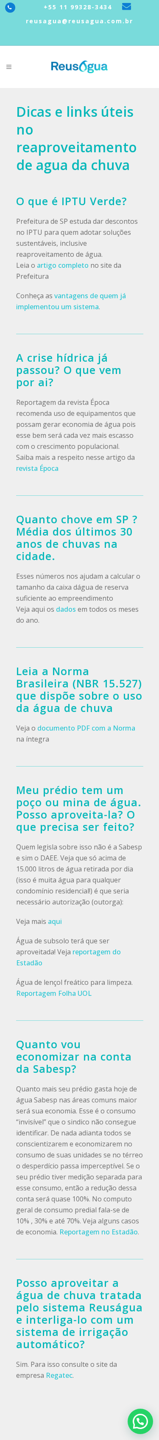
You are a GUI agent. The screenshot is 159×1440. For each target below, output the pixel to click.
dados (66, 609)
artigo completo (63, 265)
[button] (140, 1421)
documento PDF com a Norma (86, 728)
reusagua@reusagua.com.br (79, 21)
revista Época (37, 468)
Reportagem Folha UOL (54, 993)
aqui (55, 921)
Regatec (59, 1375)
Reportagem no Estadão (98, 1232)
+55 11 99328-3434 (76, 7)
